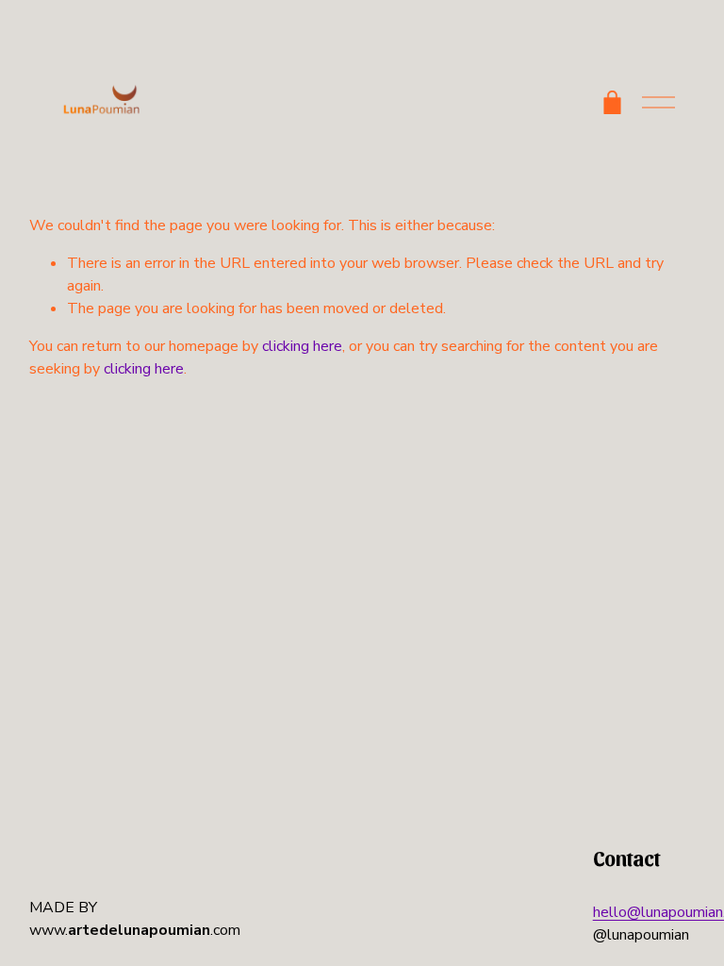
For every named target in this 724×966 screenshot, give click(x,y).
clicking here (302, 346)
